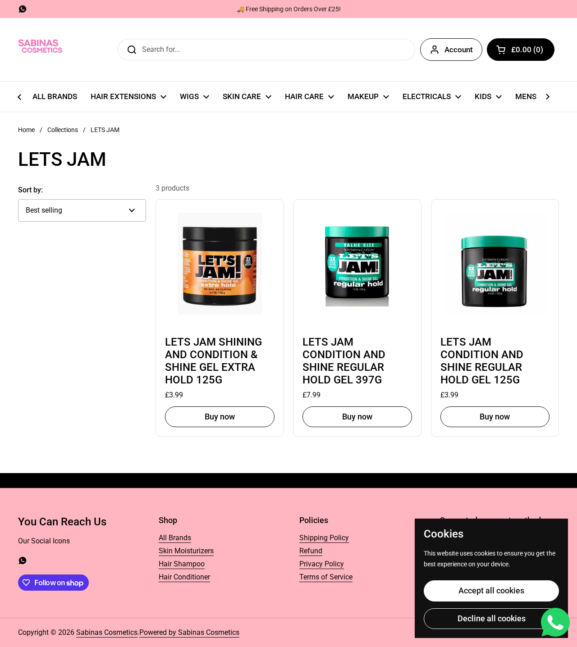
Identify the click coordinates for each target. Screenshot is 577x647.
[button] (520, 49)
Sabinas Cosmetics (106, 632)
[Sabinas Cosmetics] (40, 49)
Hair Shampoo (182, 564)
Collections (62, 129)
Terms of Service (326, 577)
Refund (310, 551)
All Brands (175, 537)
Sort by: (30, 190)
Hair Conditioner (184, 577)
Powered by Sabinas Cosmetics (189, 632)
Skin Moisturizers (186, 551)
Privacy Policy (321, 564)
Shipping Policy (324, 537)
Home (26, 129)
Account (458, 49)
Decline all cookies (492, 618)
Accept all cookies (491, 590)
